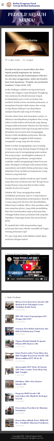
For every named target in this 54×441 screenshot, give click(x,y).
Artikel (29, 60)
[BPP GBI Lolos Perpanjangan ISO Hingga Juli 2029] (9, 319)
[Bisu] (41, 279)
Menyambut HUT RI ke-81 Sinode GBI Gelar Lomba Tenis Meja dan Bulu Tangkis (31, 369)
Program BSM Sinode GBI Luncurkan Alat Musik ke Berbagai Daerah (31, 396)
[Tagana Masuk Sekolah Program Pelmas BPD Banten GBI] (9, 343)
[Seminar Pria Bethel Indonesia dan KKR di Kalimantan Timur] (9, 331)
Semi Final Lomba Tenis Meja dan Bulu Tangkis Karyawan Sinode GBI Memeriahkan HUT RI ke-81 (32, 355)
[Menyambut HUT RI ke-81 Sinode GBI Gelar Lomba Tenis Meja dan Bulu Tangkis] (9, 371)
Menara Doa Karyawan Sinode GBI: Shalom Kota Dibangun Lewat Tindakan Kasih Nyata (32, 304)
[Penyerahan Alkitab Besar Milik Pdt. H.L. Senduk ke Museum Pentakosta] (9, 423)
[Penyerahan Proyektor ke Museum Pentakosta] (9, 410)
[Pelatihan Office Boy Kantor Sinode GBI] (9, 384)
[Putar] (8, 279)
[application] (27, 268)
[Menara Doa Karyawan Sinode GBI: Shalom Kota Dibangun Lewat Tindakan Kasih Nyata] (9, 305)
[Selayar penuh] (45, 279)
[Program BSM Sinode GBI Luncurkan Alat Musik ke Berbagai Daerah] (9, 397)
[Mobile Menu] (2, 5)
